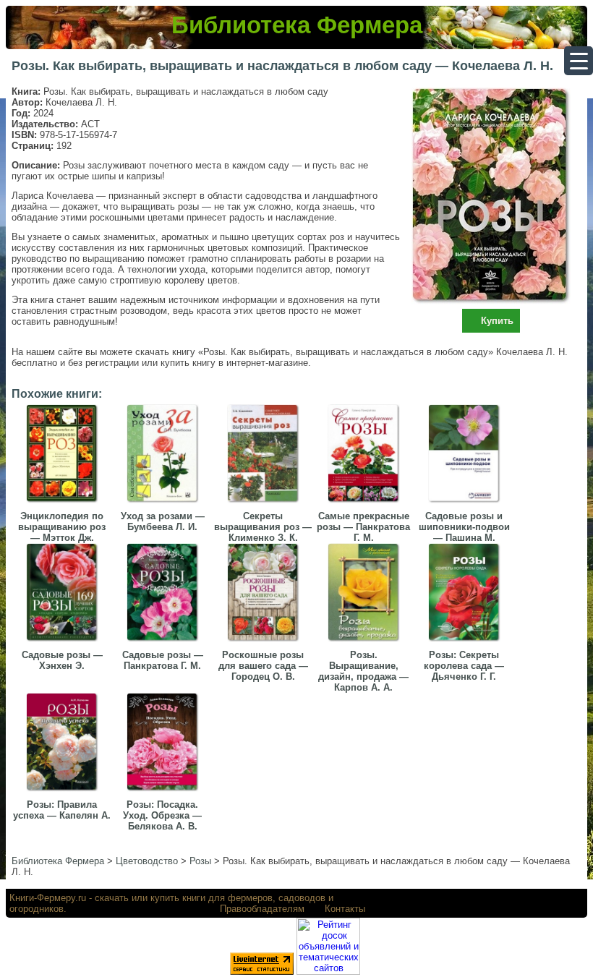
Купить (497, 320)
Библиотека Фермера (296, 25)
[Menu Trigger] (578, 60)
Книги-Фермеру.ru (47, 897)
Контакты (345, 908)
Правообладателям (262, 908)
